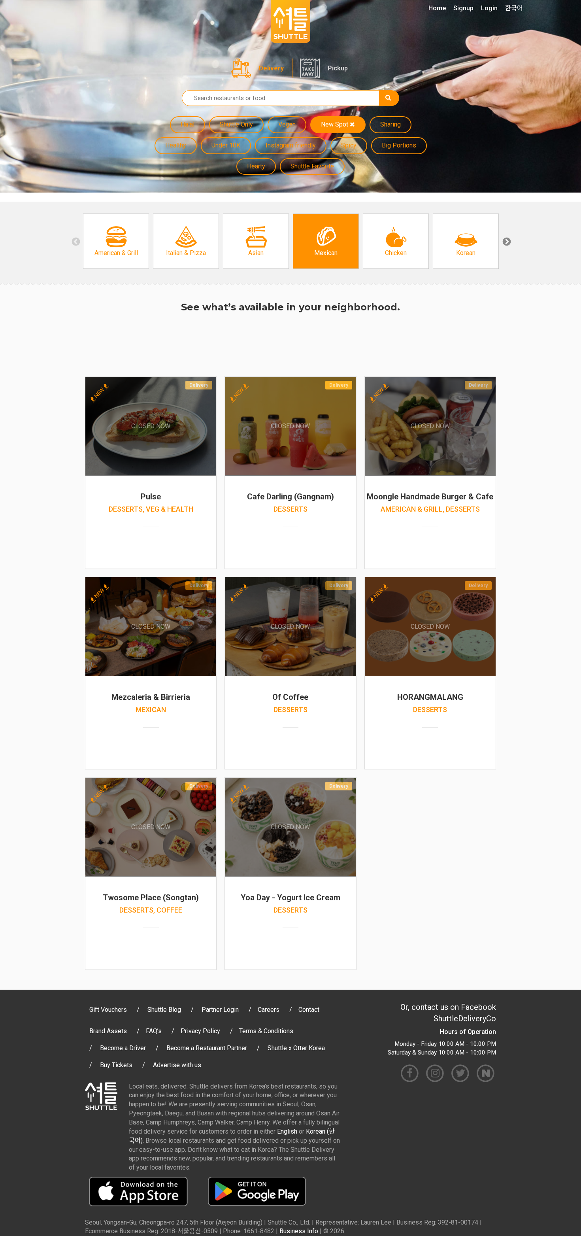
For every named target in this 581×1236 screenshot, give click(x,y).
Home (437, 8)
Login (489, 8)
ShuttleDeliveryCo (465, 1018)
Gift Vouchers (108, 1009)
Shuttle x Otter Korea (296, 1048)
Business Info (298, 1231)
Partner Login (220, 1009)
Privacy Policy (200, 1031)
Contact (308, 1009)
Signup (463, 8)
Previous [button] (75, 241)
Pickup (338, 68)
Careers (268, 1009)
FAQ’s (154, 1031)
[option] (116, 241)
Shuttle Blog (164, 1009)
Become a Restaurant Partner (206, 1048)
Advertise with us (177, 1065)
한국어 (514, 8)
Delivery (271, 68)
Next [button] (506, 241)
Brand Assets (108, 1031)
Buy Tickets (116, 1065)
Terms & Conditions (266, 1031)
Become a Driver (123, 1048)
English (287, 1131)
